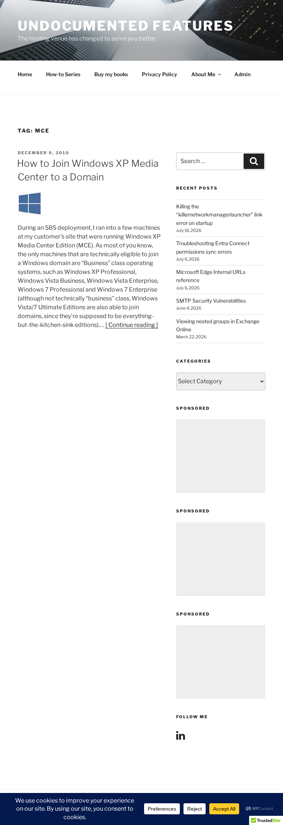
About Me (203, 74)
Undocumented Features (126, 26)
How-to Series (63, 74)
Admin (242, 74)
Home (25, 74)
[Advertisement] (220, 456)
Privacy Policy (159, 74)
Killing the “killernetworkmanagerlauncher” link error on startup (219, 214)
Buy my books (111, 74)
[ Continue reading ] (131, 324)
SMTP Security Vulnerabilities (211, 300)
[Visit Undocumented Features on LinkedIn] (180, 737)
